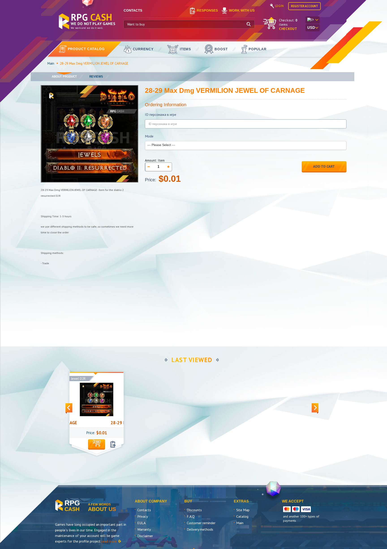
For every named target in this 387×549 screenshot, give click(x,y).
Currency (143, 49)
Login (279, 6)
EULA (141, 523)
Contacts (144, 510)
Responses (207, 10)
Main (50, 63)
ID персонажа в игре (160, 114)
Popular (258, 49)
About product (64, 76)
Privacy (142, 516)
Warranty (144, 529)
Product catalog (86, 49)
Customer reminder (201, 523)
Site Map (242, 510)
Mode (149, 136)
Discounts (194, 510)
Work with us (242, 10)
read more (109, 541)
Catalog (242, 516)
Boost (221, 49)
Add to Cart (324, 166)
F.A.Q (191, 516)
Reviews (96, 76)
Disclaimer (145, 536)
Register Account (304, 6)
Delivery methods (200, 529)
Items (185, 49)
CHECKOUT (288, 29)
